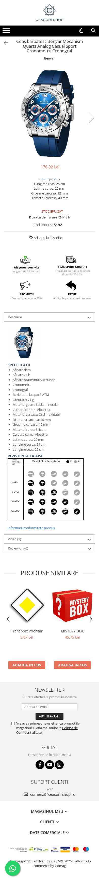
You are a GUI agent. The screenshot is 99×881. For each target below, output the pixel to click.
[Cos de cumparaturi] (81, 31)
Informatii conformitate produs (31, 527)
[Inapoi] (4, 42)
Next (91, 118)
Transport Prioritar (27, 631)
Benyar (49, 58)
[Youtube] (49, 764)
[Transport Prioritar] (26, 606)
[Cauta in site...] (93, 31)
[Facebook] (40, 764)
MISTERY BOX (72, 631)
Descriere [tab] (15, 317)
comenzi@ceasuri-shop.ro (52, 794)
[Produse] (7, 32)
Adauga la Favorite (47, 237)
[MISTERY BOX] (72, 605)
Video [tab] (14, 539)
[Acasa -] (49, 13)
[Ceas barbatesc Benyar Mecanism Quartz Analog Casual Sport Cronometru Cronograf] (49, 113)
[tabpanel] (49, 113)
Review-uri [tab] (18, 548)
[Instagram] (59, 764)
